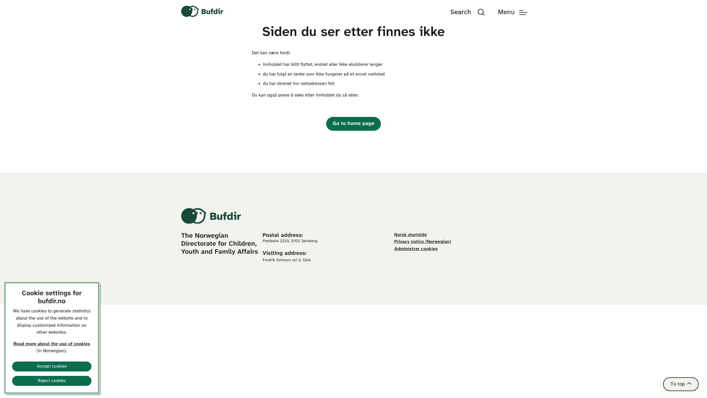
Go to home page (353, 123)
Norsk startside (410, 235)
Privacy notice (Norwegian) (422, 242)
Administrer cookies (416, 249)
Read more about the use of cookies (52, 344)
